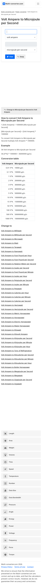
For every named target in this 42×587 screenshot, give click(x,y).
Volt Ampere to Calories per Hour (15, 293)
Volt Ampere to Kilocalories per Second (17, 355)
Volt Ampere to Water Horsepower (15, 326)
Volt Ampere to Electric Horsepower (16, 322)
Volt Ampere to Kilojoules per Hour (15, 346)
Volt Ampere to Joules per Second (15, 268)
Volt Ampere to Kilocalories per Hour (16, 363)
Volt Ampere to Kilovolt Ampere (14, 334)
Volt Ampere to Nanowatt (11, 251)
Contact (30, 567)
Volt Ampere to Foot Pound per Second (17, 260)
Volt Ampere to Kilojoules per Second (16, 338)
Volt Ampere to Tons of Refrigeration (16, 351)
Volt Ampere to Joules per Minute (15, 284)
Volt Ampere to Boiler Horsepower (15, 367)
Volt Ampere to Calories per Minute (15, 297)
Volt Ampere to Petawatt (11, 288)
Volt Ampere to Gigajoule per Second (16, 380)
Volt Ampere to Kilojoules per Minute (16, 342)
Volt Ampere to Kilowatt (11, 330)
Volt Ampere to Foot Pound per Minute (17, 272)
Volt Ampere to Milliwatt (11, 231)
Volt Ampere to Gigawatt (11, 384)
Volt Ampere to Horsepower (12, 317)
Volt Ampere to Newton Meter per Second (18, 264)
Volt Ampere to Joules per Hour (14, 276)
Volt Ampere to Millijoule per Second (16, 235)
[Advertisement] (21, 84)
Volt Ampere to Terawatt (11, 247)
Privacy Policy (6, 567)
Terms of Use (19, 567)
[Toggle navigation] (38, 4)
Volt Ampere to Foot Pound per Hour (16, 255)
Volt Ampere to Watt (9, 243)
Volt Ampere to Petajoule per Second (16, 280)
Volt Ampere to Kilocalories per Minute (17, 359)
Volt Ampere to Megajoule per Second (17, 371)
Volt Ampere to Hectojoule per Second (17, 309)
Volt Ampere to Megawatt (12, 375)
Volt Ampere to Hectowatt (12, 305)
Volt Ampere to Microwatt (12, 239)
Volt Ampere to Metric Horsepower (15, 313)
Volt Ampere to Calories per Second (16, 301)
